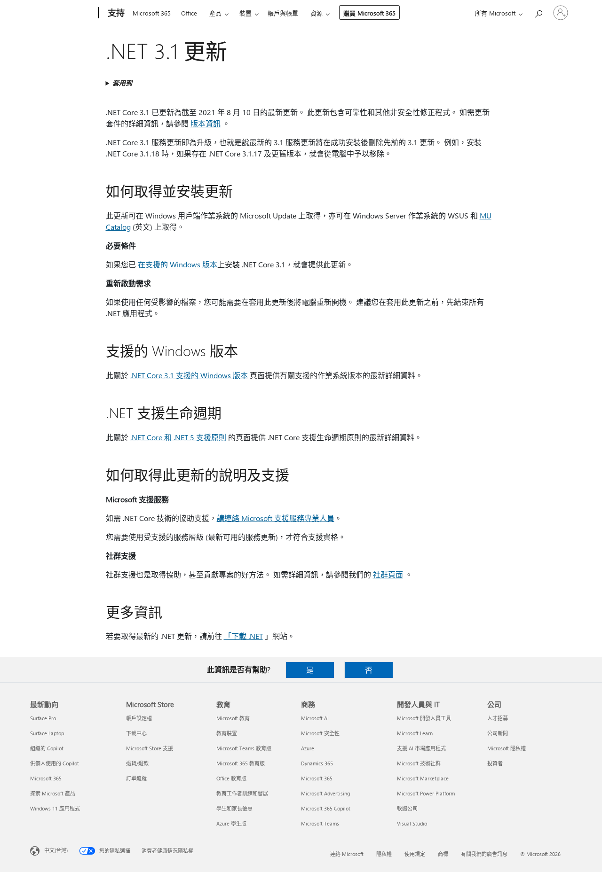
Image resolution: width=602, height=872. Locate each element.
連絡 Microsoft (347, 853)
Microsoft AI (315, 718)
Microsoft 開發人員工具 (424, 718)
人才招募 (497, 718)
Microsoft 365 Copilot (325, 808)
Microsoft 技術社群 (419, 763)
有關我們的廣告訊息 (484, 853)
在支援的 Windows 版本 (177, 264)
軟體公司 (407, 808)
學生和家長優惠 (234, 808)
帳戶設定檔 (139, 718)
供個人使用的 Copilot (54, 763)
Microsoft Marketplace (423, 778)
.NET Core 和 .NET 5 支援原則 (178, 437)
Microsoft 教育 (233, 718)
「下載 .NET (243, 636)
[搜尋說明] (538, 12)
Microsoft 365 (152, 13)
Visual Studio (412, 823)
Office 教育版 (231, 778)
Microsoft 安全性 (320, 733)
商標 (443, 853)
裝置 (245, 13)
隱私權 (384, 853)
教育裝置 (226, 733)
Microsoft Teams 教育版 (243, 748)
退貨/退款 (137, 763)
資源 (316, 13)
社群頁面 (388, 574)
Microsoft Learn (415, 733)
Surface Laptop (47, 733)
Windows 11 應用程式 (55, 808)
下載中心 (136, 733)
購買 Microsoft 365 (369, 13)
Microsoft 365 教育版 (240, 763)
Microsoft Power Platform (426, 793)
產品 (215, 13)
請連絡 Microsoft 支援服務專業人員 (275, 518)
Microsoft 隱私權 (506, 748)
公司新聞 (497, 733)
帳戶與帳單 (283, 13)
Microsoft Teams (320, 823)
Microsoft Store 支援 (149, 748)
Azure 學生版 (231, 823)
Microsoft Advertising (325, 793)
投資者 (495, 763)
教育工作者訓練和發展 (242, 793)
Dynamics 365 (317, 763)
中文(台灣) (56, 850)
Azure (307, 748)
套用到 (122, 82)
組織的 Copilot (46, 748)
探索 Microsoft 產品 (52, 793)
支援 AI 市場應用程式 (421, 748)
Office (189, 13)
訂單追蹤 (136, 778)
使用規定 (414, 853)
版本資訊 (205, 123)
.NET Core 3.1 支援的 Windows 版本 (189, 375)
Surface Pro (43, 718)
